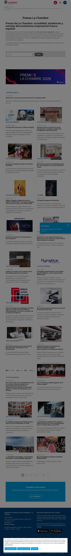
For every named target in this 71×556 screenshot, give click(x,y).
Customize (34, 548)
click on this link (9, 545)
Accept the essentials (23, 548)
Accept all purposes (11, 548)
